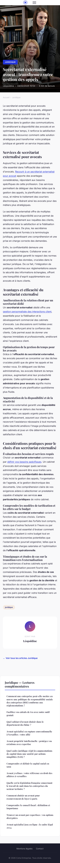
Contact (40, 848)
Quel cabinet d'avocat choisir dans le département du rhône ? (25, 723)
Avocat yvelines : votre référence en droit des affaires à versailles (29, 775)
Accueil (6, 97)
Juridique (10, 62)
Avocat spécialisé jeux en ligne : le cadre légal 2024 (30, 826)
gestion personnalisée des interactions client (27, 311)
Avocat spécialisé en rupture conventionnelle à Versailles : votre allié (29, 733)
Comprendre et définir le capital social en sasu (28, 765)
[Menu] (34, 2)
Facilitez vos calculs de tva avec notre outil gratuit (28, 714)
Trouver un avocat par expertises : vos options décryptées (30, 816)
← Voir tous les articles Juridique (20, 658)
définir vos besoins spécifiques (24, 461)
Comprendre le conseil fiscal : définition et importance (28, 807)
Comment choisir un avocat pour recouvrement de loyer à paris (23, 797)
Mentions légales (24, 848)
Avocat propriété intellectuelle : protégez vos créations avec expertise (29, 743)
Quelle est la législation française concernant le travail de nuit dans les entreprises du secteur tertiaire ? (29, 786)
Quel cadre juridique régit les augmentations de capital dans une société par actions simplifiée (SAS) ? (29, 753)
